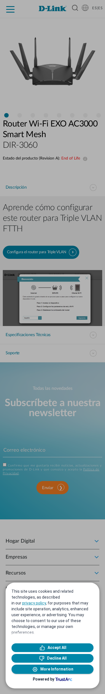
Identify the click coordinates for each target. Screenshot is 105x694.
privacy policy (34, 603)
